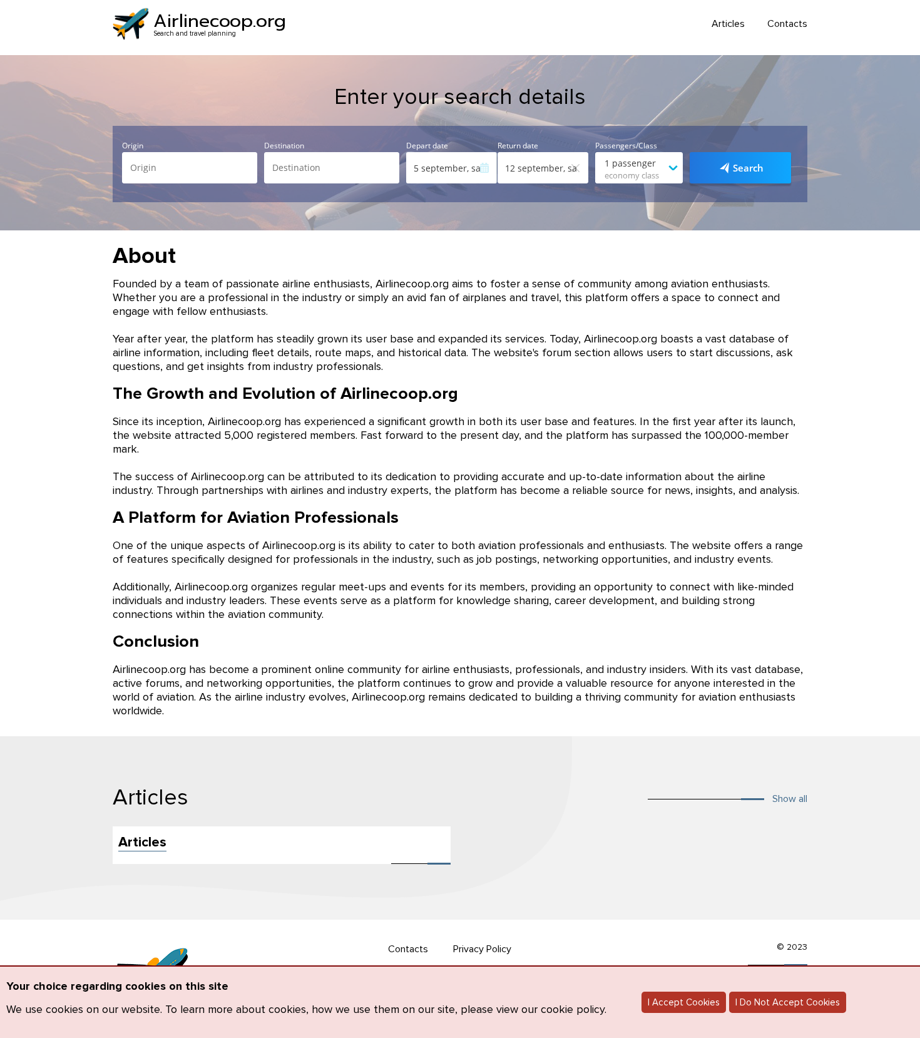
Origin (132, 146)
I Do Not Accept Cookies (787, 1002)
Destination (284, 146)
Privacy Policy (482, 949)
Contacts (787, 24)
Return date (518, 146)
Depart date (427, 146)
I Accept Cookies (684, 1002)
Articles (728, 24)
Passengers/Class (626, 146)
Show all (789, 799)
